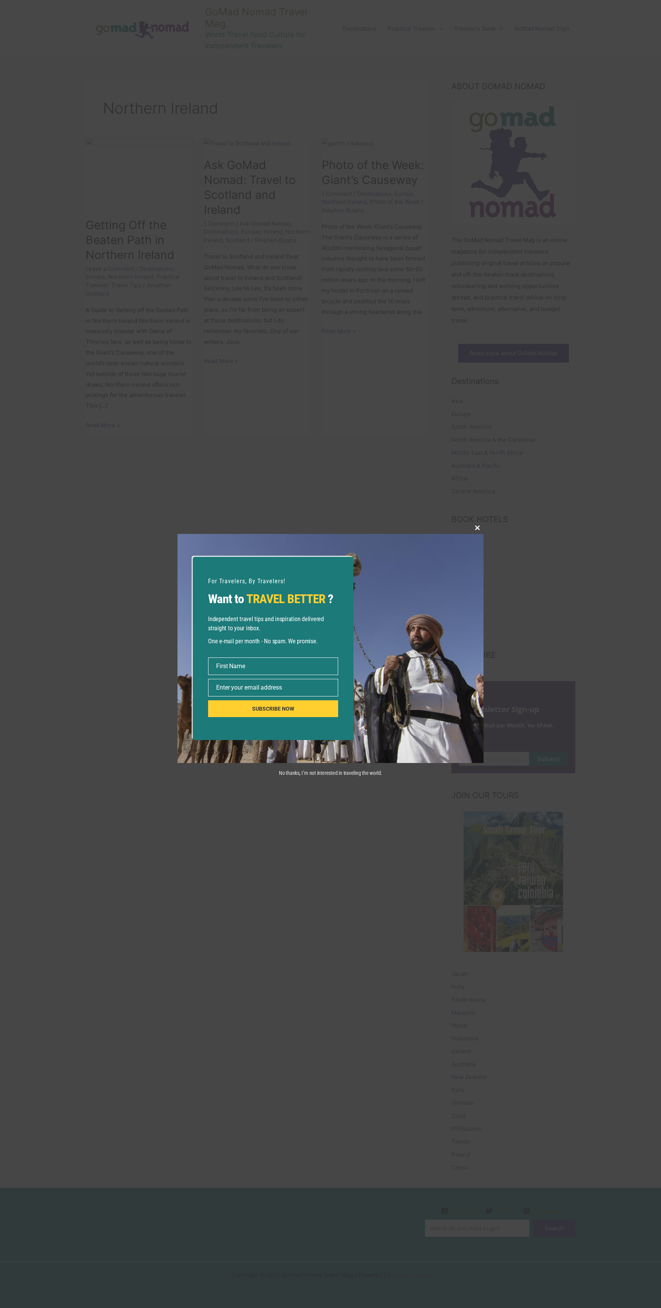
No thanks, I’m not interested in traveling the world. (330, 773)
